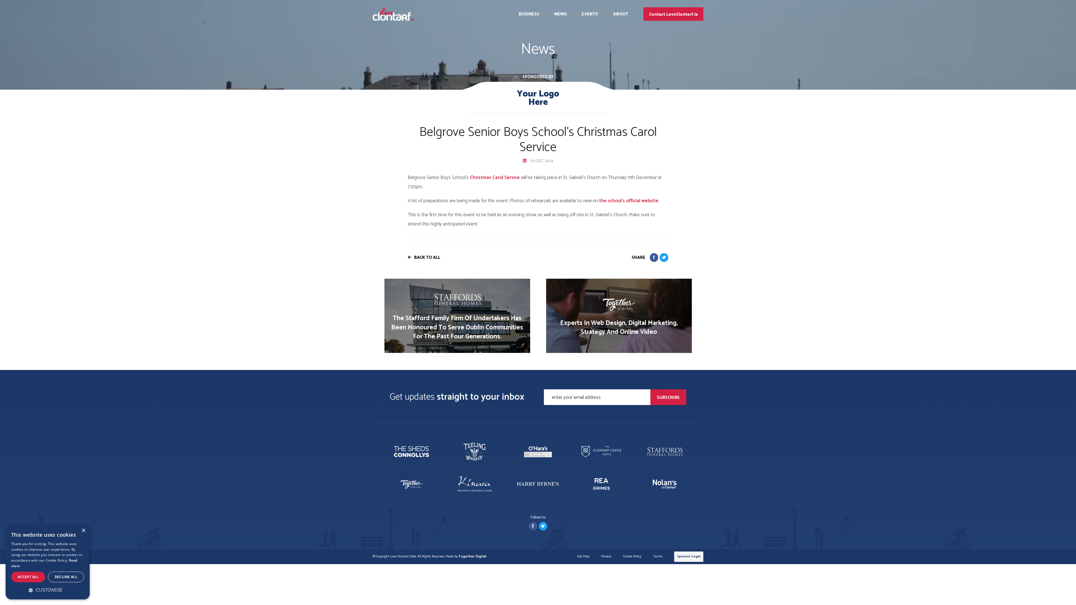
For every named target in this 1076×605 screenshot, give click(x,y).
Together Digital (472, 556)
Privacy (606, 556)
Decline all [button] (66, 576)
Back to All (427, 257)
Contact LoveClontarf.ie (673, 14)
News (561, 14)
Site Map (583, 556)
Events (590, 14)
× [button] (83, 531)
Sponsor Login (689, 556)
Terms (657, 556)
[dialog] (48, 562)
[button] (47, 590)
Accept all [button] (28, 576)
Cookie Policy (632, 556)
